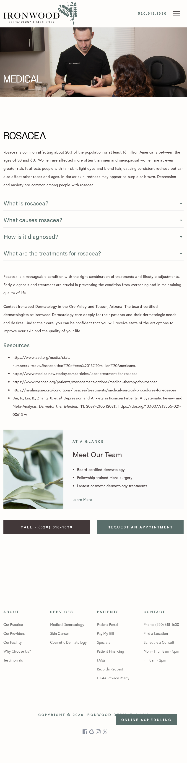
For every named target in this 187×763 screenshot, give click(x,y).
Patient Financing (110, 651)
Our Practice (13, 624)
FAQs (101, 660)
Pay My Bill (105, 633)
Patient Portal (107, 624)
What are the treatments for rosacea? (52, 253)
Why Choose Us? (17, 651)
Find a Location (156, 633)
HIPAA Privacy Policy (113, 677)
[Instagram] (98, 731)
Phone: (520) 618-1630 (161, 624)
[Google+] (92, 731)
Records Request (110, 669)
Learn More (82, 499)
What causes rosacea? (33, 219)
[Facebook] (85, 731)
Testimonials (13, 660)
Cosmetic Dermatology (68, 642)
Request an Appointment (140, 526)
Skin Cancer (59, 633)
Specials (103, 642)
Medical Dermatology (67, 624)
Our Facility (12, 642)
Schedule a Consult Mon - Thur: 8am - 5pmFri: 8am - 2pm (161, 651)
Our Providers (14, 633)
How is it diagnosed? (31, 236)
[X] (105, 731)
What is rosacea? (26, 203)
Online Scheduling (146, 719)
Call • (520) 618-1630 (47, 526)
